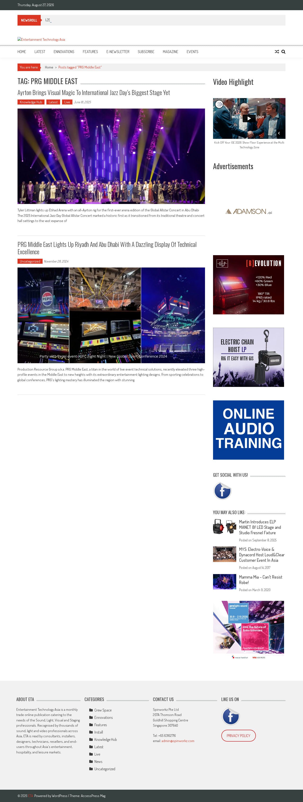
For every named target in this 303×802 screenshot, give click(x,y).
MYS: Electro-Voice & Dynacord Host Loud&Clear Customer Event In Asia (262, 555)
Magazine (170, 51)
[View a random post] (277, 51)
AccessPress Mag (93, 795)
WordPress (60, 795)
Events (192, 51)
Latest (40, 51)
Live (67, 102)
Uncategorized (30, 261)
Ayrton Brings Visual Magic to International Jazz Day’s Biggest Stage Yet (94, 92)
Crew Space (102, 710)
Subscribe (146, 51)
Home (22, 51)
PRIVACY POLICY (238, 735)
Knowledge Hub (31, 102)
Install (98, 732)
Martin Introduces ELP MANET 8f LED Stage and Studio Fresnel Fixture (260, 527)
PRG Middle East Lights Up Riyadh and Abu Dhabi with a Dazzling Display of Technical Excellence (107, 248)
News (98, 761)
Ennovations (64, 51)
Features (90, 51)
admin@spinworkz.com (178, 741)
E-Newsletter (118, 51)
